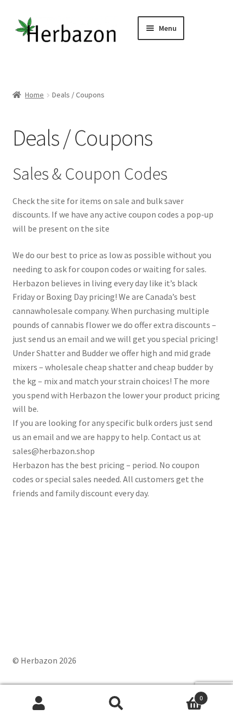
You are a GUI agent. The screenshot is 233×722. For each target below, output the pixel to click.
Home (34, 95)
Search (116, 703)
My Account (38, 703)
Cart (179, 694)
